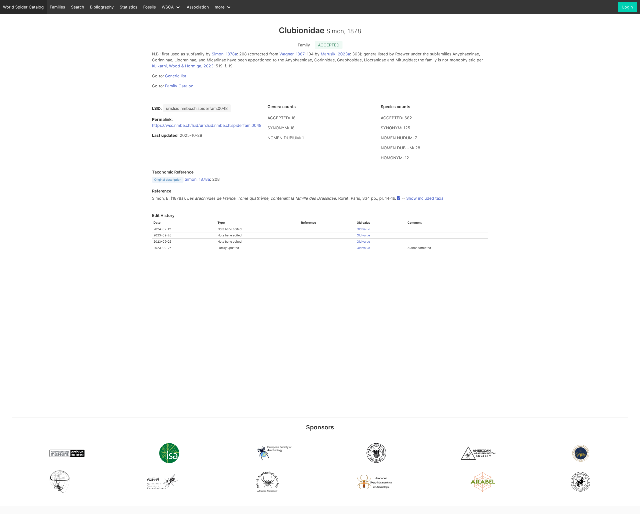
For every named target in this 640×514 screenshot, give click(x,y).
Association (198, 6)
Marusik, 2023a (335, 53)
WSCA (168, 6)
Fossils (149, 6)
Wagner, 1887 (292, 53)
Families (57, 6)
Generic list (175, 75)
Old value (363, 229)
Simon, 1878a (224, 53)
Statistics (128, 6)
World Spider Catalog (23, 6)
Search (77, 6)
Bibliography (102, 6)
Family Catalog (179, 85)
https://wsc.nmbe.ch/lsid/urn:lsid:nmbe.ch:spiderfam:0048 (207, 125)
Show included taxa (425, 198)
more (219, 6)
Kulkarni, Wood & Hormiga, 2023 (183, 65)
